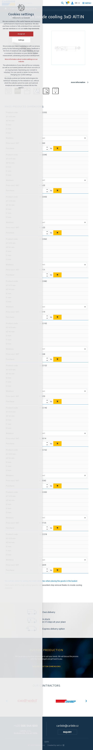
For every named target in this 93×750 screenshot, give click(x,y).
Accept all (21, 34)
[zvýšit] (47, 147)
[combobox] (62, 138)
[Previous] (86, 701)
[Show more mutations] (79, 3)
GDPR (46, 742)
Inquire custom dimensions (46, 666)
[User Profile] (72, 3)
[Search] (62, 3)
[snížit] (47, 149)
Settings (21, 40)
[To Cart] (57, 148)
